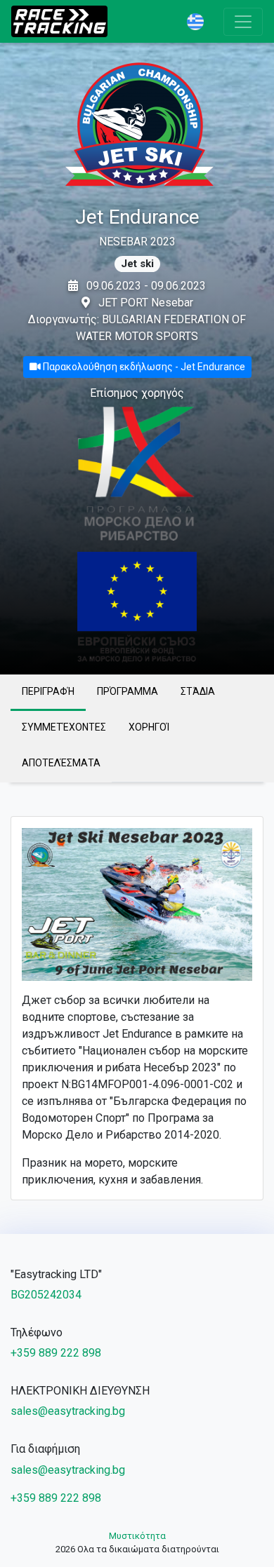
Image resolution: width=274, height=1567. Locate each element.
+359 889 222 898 (56, 1352)
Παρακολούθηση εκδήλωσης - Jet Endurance (143, 366)
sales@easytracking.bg (68, 1411)
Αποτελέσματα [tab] (61, 762)
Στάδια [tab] (198, 691)
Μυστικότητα (137, 1536)
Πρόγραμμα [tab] (127, 691)
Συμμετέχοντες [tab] (64, 727)
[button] (199, 21)
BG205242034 (46, 1294)
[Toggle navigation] (243, 22)
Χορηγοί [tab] (149, 727)
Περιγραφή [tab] (48, 691)
